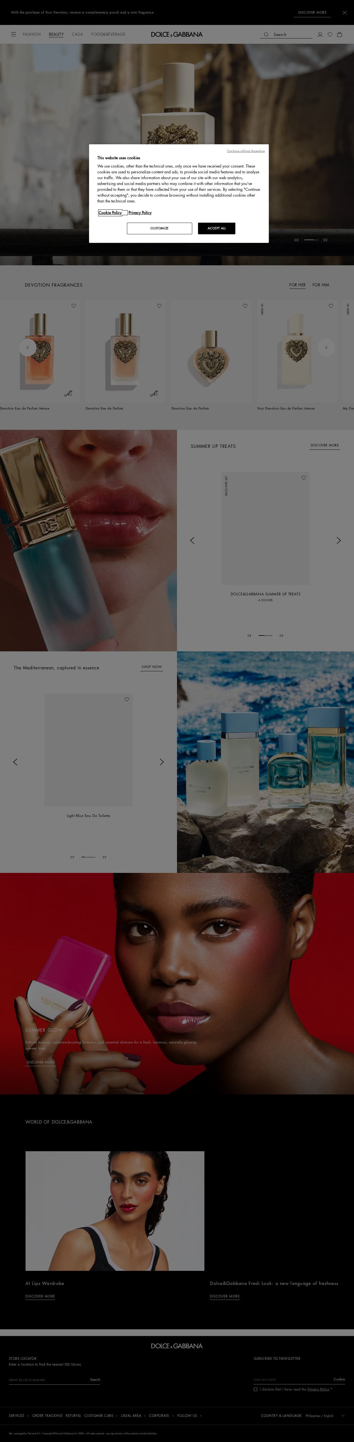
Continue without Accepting (246, 151)
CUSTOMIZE (159, 228)
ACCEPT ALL (217, 228)
